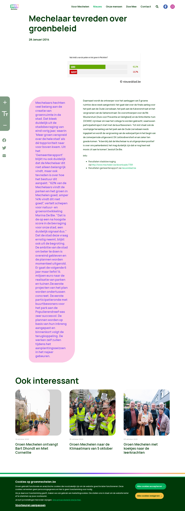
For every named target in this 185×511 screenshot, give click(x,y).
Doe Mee (131, 6)
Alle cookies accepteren (149, 486)
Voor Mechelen (80, 6)
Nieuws (97, 6)
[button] (157, 7)
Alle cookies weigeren (148, 495)
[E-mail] (4, 156)
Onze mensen (114, 6)
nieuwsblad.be (129, 167)
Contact (146, 6)
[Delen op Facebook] (4, 140)
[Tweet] (4, 148)
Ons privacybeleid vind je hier (67, 500)
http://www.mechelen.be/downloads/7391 (112, 164)
